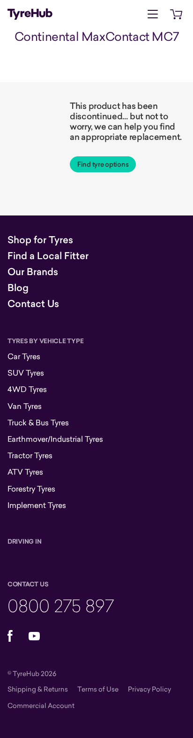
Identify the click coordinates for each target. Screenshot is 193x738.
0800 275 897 (60, 605)
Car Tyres (23, 356)
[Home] (29, 14)
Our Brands (32, 271)
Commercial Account (40, 705)
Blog (18, 287)
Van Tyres (24, 406)
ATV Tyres (25, 472)
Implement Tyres (36, 505)
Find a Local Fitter (48, 255)
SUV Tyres (25, 373)
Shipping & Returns (37, 688)
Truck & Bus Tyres (38, 422)
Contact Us (33, 303)
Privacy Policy (149, 688)
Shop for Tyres (40, 239)
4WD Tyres (27, 389)
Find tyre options (102, 164)
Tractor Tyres (29, 455)
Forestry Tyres (31, 489)
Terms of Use (98, 688)
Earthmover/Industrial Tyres (55, 439)
